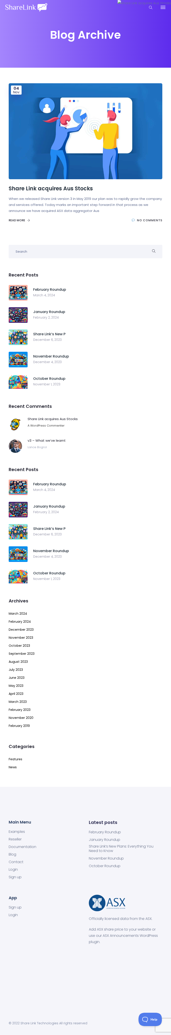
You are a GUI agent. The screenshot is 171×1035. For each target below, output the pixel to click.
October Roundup (104, 866)
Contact (16, 862)
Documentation (22, 847)
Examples (17, 832)
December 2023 (21, 629)
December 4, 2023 (47, 362)
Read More (17, 220)
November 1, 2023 (46, 384)
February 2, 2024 (46, 317)
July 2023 (16, 669)
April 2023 (16, 693)
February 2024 (20, 621)
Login (13, 869)
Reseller (15, 839)
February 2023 (20, 710)
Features (15, 759)
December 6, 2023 (47, 340)
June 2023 (16, 677)
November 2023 (21, 637)
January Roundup (104, 840)
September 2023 (22, 653)
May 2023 (16, 685)
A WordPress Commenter (46, 425)
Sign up (15, 877)
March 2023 (18, 701)
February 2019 (19, 726)
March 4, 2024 (44, 295)
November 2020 (21, 718)
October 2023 (19, 645)
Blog (12, 854)
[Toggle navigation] (163, 7)
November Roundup (106, 858)
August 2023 (18, 661)
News (13, 767)
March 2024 (18, 613)
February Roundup (105, 832)
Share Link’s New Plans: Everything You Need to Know (121, 848)
